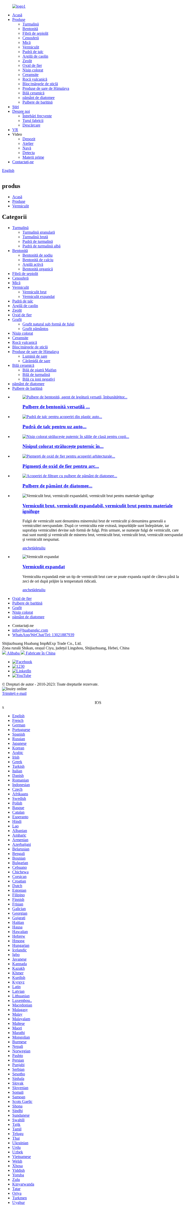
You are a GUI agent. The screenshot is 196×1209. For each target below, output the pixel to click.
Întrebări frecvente (37, 116)
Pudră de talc (32, 51)
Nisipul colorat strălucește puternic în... (63, 446)
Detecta (28, 152)
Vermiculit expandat (38, 296)
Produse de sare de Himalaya (45, 88)
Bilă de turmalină (36, 374)
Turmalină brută (35, 237)
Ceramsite (30, 74)
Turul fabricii (32, 120)
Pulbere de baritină (37, 102)
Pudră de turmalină (37, 241)
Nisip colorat (32, 70)
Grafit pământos (35, 328)
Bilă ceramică (33, 93)
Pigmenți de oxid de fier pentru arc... (60, 466)
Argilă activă (32, 264)
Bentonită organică (37, 269)
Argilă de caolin (35, 56)
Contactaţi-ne (23, 162)
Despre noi (21, 111)
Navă (26, 148)
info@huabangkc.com (30, 630)
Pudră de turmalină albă (41, 246)
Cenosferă (30, 38)
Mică (26, 42)
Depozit (28, 139)
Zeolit (27, 61)
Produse (18, 19)
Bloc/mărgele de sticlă (40, 84)
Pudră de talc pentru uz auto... (54, 426)
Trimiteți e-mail (14, 693)
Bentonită (30, 29)
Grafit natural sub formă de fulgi (48, 324)
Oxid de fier (32, 65)
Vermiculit (30, 47)
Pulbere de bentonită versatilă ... (56, 406)
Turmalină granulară (38, 232)
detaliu (40, 548)
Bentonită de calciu (37, 260)
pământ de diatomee (38, 97)
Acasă (17, 15)
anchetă (28, 548)
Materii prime (33, 157)
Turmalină (30, 24)
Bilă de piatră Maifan (39, 370)
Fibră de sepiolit (35, 33)
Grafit (17, 319)
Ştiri (15, 107)
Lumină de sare (34, 356)
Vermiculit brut (34, 292)
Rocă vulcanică (34, 79)
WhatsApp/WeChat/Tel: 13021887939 (43, 635)
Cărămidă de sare (36, 361)
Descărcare (31, 125)
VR (15, 130)
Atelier (27, 143)
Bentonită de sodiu (37, 255)
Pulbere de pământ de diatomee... (57, 485)
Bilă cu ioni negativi (38, 379)
